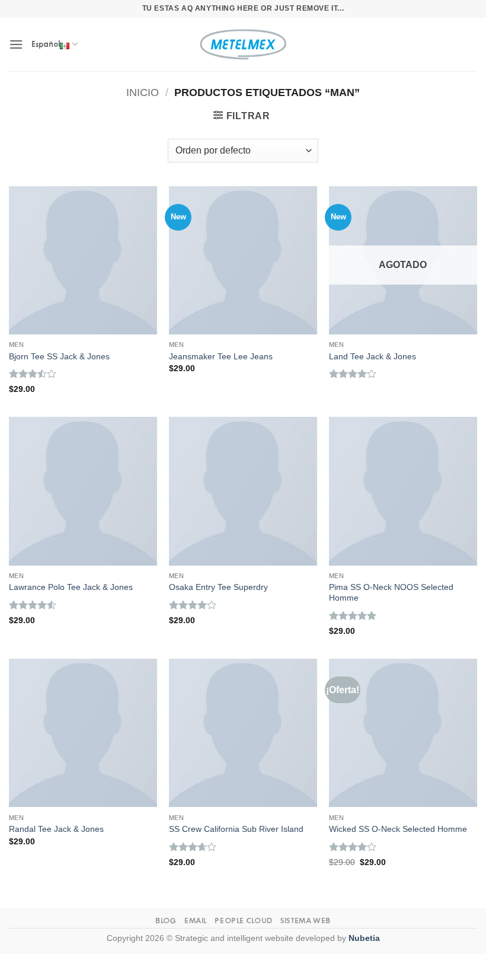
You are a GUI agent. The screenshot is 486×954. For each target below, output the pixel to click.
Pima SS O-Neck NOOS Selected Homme (391, 592)
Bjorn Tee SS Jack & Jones (59, 356)
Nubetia (364, 938)
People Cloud (243, 920)
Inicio (142, 92)
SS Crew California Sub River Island (236, 829)
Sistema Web (305, 920)
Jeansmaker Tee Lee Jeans (221, 356)
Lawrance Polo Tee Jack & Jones (71, 587)
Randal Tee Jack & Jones (56, 829)
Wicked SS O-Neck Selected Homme (398, 829)
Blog (165, 920)
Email (195, 920)
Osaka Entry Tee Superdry (218, 587)
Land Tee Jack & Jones (372, 356)
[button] (16, 44)
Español (45, 44)
